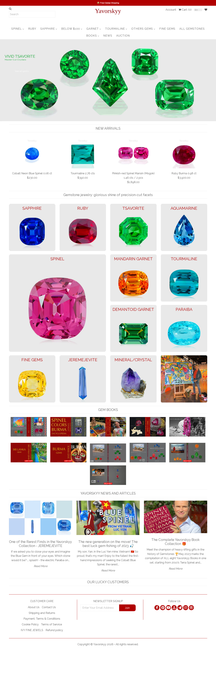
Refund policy (54, 630)
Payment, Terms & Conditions (41, 618)
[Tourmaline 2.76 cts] (83, 153)
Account (171, 9)
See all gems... (23, 67)
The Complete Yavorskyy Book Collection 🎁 (175, 542)
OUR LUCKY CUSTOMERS (108, 582)
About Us (33, 607)
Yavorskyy (108, 11)
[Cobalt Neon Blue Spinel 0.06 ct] (32, 153)
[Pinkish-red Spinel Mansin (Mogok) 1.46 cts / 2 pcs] (133, 153)
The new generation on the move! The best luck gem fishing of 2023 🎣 (108, 544)
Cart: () (187, 9)
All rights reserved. (127, 644)
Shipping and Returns (42, 613)
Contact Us (49, 607)
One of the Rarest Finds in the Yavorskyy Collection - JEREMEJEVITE (40, 544)
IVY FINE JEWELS (32, 630)
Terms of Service (51, 624)
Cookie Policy (30, 624)
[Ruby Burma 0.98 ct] (184, 153)
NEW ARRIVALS (108, 128)
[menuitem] (17, 28)
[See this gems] (3, 80)
